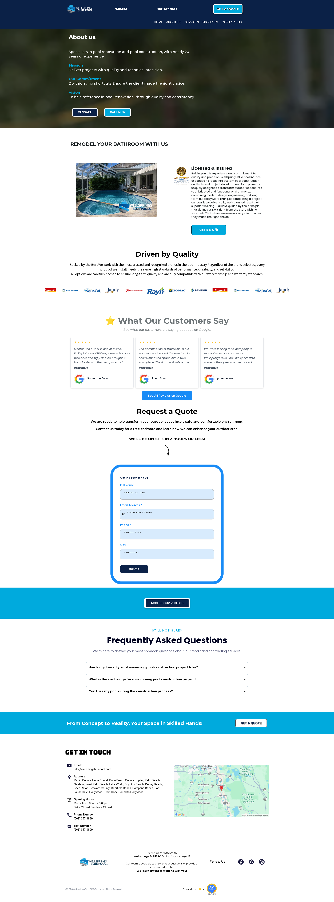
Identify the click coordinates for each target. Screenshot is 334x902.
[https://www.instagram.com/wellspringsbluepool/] (262, 862)
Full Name (127, 485)
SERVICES (192, 22)
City (123, 545)
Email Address (131, 505)
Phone (125, 525)
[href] (221, 791)
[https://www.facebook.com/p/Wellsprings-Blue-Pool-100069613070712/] (241, 862)
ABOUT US (173, 22)
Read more (81, 368)
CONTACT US (232, 22)
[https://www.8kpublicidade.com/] (199, 889)
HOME (158, 22)
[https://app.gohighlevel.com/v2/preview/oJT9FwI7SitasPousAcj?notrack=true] (80, 8)
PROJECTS (210, 22)
